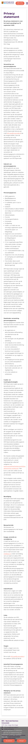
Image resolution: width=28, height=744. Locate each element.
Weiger (21, 741)
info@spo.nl (7, 554)
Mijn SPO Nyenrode (20, 3)
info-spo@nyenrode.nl (14, 133)
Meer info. (5, 737)
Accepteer (9, 741)
